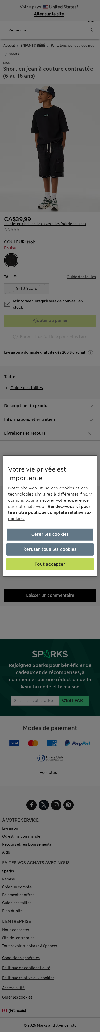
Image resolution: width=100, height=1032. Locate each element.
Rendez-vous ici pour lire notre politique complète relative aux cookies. (50, 512)
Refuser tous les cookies (49, 549)
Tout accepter (50, 564)
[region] (50, 516)
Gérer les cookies (50, 534)
